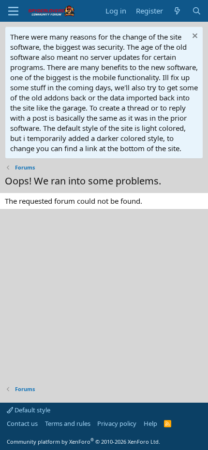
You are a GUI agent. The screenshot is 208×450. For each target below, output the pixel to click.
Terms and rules (67, 423)
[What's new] (177, 11)
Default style (31, 410)
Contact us (22, 423)
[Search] (196, 11)
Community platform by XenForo (83, 441)
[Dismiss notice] (194, 37)
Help (150, 423)
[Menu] (13, 11)
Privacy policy (116, 423)
